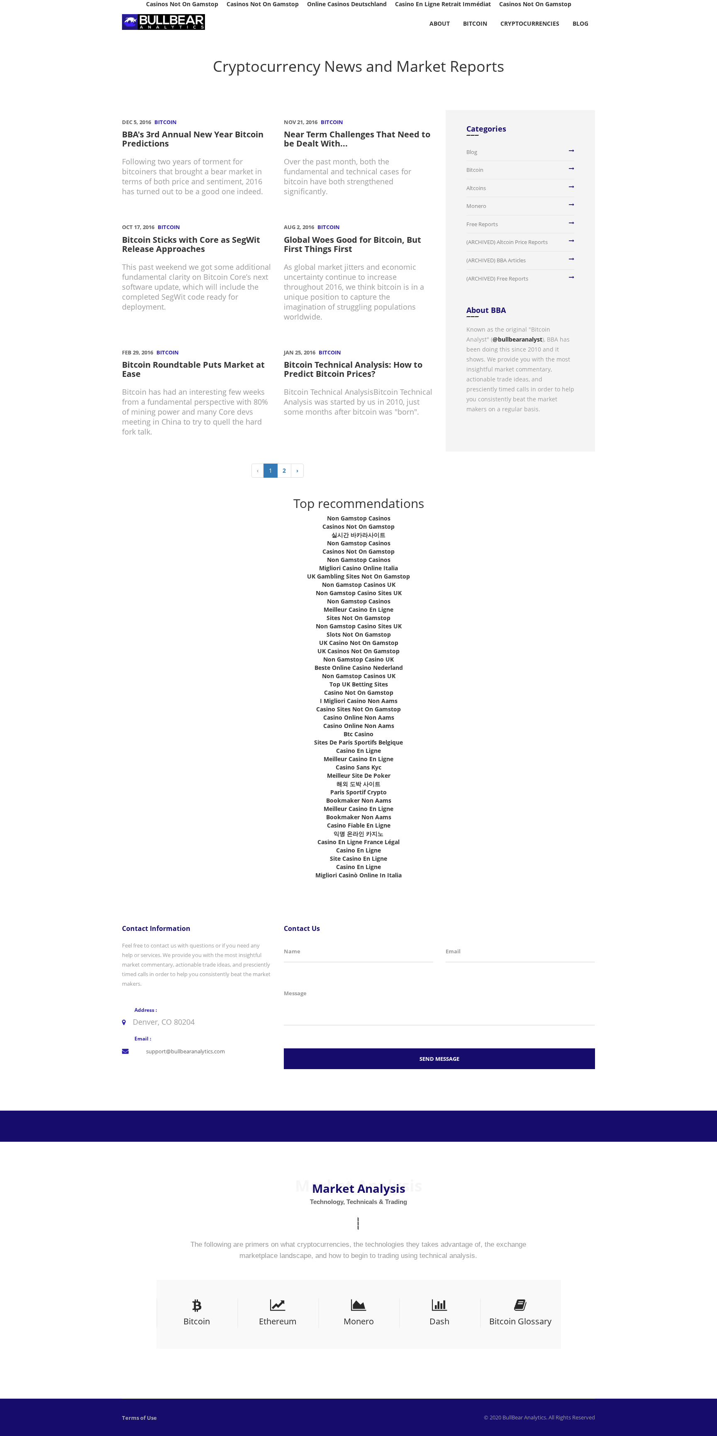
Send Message (439, 1058)
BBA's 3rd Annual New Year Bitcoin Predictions (192, 139)
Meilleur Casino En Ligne (358, 609)
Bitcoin (475, 23)
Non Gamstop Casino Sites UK (359, 593)
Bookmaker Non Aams (358, 800)
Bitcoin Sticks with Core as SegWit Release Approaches (191, 244)
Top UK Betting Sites (358, 684)
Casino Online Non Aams (358, 717)
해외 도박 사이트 (358, 784)
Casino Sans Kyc (358, 767)
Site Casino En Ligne (358, 858)
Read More (194, 1333)
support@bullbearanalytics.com (185, 1051)
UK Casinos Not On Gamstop (358, 651)
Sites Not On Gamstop (358, 618)
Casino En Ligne (358, 751)
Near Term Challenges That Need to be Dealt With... (357, 139)
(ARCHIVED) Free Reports (497, 278)
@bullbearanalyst (517, 339)
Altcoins (476, 188)
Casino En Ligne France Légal (358, 842)
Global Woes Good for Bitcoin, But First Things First (352, 244)
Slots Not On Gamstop (359, 634)
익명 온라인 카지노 (358, 834)
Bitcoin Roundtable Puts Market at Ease (193, 369)
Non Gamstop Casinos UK (358, 585)
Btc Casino (358, 734)
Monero (476, 206)
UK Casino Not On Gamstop (358, 643)
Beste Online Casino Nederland (359, 668)
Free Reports (482, 224)
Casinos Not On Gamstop (358, 526)
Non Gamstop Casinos (358, 518)
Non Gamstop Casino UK (358, 659)
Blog (580, 23)
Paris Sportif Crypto (358, 792)
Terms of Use (139, 1417)
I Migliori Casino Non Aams (359, 701)
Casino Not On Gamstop (358, 692)
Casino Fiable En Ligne (358, 825)
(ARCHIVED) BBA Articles (496, 260)
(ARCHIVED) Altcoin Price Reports (507, 242)
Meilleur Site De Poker (358, 775)
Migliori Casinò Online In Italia (358, 875)
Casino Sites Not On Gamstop (358, 709)
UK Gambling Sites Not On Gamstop (358, 576)
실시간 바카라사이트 (358, 535)
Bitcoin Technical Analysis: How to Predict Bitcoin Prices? (353, 369)
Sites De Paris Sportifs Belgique (358, 742)
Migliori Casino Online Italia (358, 568)
